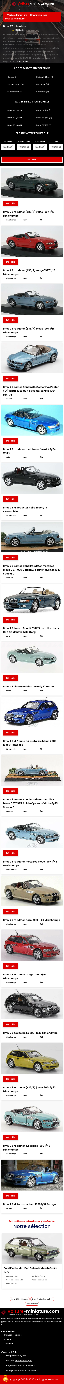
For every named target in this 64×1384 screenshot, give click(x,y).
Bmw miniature (39, 15)
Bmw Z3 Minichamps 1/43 (42, 1299)
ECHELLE (8, 141)
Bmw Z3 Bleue (32, 1304)
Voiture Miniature (17, 15)
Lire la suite (22, 61)
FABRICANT (24, 141)
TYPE (55, 141)
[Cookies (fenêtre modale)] (5, 1379)
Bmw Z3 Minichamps (19, 1299)
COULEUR (40, 141)
